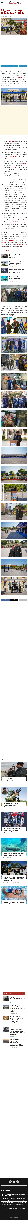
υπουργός (10, 141)
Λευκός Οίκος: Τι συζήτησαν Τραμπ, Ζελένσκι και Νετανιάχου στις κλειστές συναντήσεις (17, 1008)
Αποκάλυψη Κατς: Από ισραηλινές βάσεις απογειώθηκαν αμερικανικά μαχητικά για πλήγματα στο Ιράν (16, 1042)
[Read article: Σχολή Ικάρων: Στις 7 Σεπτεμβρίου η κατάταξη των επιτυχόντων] (4, 256)
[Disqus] (14, 930)
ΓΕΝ (25, 163)
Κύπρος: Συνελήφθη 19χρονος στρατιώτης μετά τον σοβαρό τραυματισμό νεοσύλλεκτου (16, 1019)
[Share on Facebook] (5, 66)
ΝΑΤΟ (21, 77)
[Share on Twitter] (14, 66)
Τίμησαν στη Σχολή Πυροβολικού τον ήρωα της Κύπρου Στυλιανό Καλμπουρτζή (14, 878)
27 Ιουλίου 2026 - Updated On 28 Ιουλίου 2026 (13, 882)
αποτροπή (12, 240)
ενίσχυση (20, 244)
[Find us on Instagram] (17, 1181)
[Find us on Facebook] (10, 1181)
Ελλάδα (6, 7)
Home (2, 7)
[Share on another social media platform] (23, 66)
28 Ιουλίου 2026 (13, 259)
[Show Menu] (2, 2)
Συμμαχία (4, 242)
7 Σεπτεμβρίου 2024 (6, 16)
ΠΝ (17, 167)
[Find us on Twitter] (14, 1182)
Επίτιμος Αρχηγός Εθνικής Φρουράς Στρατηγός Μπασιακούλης (16, 263)
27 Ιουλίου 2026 (13, 281)
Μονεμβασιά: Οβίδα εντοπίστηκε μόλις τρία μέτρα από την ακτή (16, 278)
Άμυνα (15, 156)
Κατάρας (13, 167)
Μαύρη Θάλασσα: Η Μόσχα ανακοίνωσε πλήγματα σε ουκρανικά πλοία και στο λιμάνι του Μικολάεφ (17, 1031)
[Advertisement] (14, 50)
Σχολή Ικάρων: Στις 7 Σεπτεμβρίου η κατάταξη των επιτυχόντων (18, 256)
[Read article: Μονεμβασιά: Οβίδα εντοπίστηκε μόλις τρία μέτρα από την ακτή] (4, 278)
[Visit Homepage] (15, 2)
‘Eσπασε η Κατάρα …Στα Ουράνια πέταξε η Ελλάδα (14, 903)
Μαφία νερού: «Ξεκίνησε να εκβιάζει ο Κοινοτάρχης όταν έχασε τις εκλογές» (17, 270)
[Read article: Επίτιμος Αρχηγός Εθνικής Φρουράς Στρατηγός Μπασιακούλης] (4, 263)
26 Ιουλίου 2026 (7, 906)
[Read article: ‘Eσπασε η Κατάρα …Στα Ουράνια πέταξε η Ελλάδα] (14, 895)
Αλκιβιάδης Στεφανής (19, 222)
